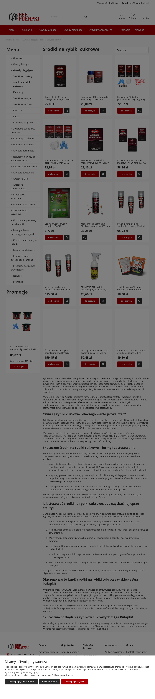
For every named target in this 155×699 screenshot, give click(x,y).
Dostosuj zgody (49, 681)
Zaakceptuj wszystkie (74, 681)
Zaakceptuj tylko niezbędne (21, 681)
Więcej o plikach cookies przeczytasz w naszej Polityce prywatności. (39, 675)
